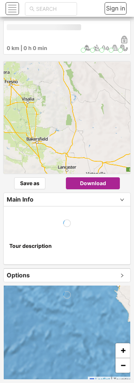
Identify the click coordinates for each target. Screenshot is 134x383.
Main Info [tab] (20, 199)
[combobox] (54, 9)
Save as (29, 183)
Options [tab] (18, 275)
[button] (11, 8)
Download (93, 183)
